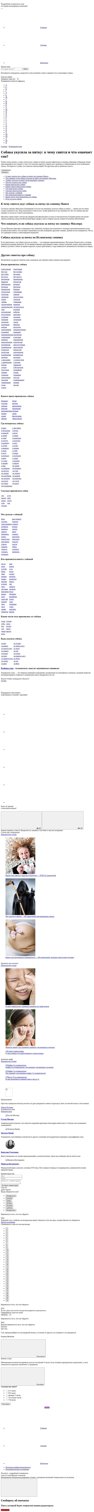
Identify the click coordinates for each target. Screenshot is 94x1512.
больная (16, 284)
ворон (11, 566)
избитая (16, 312)
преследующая (19, 345)
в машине (5, 448)
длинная (16, 299)
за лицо (16, 649)
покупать (15, 537)
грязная (16, 294)
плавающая (5, 337)
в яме (3, 466)
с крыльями (5, 360)
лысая (15, 322)
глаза (3, 621)
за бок (3, 643)
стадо (9, 501)
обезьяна (12, 594)
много (3, 498)
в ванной (4, 433)
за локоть (4, 651)
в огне (3, 453)
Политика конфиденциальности (18, 1467)
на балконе (16, 468)
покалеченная (6, 342)
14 (7, 1260)
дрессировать (6, 524)
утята (11, 607)
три (8, 503)
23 (7, 1281)
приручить (5, 539)
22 (7, 1279)
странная (4, 375)
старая (15, 372)
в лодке (4, 446)
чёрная (4, 419)
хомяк (3, 609)
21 (7, 1276)
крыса (11, 582)
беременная (17, 279)
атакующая (17, 269)
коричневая (16, 406)
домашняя (17, 302)
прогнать (15, 539)
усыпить (15, 549)
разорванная (6, 355)
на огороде (5, 478)
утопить (4, 552)
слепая (3, 367)
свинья (4, 602)
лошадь (12, 587)
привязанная (6, 347)
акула (3, 564)
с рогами (16, 362)
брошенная (5, 289)
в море (3, 451)
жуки (11, 571)
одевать (15, 534)
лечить (14, 529)
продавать (5, 542)
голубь (4, 569)
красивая (16, 315)
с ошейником (6, 362)
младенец (5, 592)
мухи (11, 592)
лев (10, 584)
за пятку (17, 659)
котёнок (12, 577)
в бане (3, 428)
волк (3, 566)
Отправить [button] (5, 1510)
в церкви (15, 461)
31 (7, 1300)
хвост (8, 629)
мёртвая (16, 325)
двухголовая (18, 297)
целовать (4, 554)
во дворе (15, 466)
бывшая (16, 289)
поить (3, 537)
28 (7, 1293)
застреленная (18, 307)
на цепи (15, 483)
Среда (8, 1200)
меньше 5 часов (14, 1395)
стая (2, 503)
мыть (14, 532)
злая (2, 310)
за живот (4, 646)
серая (14, 414)
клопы (11, 574)
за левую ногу (19, 646)
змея (3, 574)
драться (15, 522)
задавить (4, 527)
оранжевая (16, 409)
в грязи (15, 436)
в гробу (4, 436)
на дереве (5, 473)
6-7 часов (12, 1391)
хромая (16, 383)
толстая (16, 377)
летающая (17, 320)
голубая (4, 403)
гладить (4, 522)
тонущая (4, 380)
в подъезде (16, 456)
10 (7, 1250)
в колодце (16, 441)
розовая (15, 411)
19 (7, 1272)
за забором (5, 468)
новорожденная (19, 330)
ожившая (17, 332)
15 (7, 1262)
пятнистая (17, 350)
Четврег (9, 1203)
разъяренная (18, 355)
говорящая (17, 292)
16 (7, 1264)
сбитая (3, 365)
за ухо (16, 661)
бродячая (16, 287)
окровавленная (7, 335)
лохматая (4, 322)
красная (4, 409)
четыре (4, 506)
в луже (15, 446)
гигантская (5, 292)
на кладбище (6, 476)
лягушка (4, 589)
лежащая (4, 320)
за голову (17, 643)
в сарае (15, 458)
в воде (14, 433)
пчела (11, 599)
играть (14, 527)
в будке (15, 431)
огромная (5, 332)
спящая (4, 372)
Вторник (9, 1198)
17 (7, 1267)
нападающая (6, 330)
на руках (4, 481)
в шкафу (4, 463)
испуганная (5, 315)
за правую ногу (20, 656)
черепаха (4, 612)
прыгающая (18, 347)
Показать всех (6, 1111)
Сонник (4, 147)
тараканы (13, 604)
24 (7, 1284)
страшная (17, 375)
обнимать (5, 534)
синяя (3, 416)
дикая (3, 299)
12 (7, 1255)
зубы (3, 624)
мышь (3, 594)
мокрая (4, 327)
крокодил (13, 579)
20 (7, 1274)
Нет (4, 681)
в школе (15, 463)
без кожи (16, 274)
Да (2, 681)
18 (7, 1269)
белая (14, 401)
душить (15, 524)
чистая (16, 385)
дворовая (4, 297)
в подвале (5, 456)
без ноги (4, 277)
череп (3, 631)
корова (4, 577)
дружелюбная (6, 304)
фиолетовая (16, 416)
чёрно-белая (17, 419)
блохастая (17, 282)
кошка (3, 579)
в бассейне (16, 428)
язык (3, 634)
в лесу (14, 443)
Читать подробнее (8, 1222)
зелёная (4, 406)
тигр (3, 607)
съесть (14, 544)
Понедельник (11, 1196)
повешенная (18, 340)
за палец (4, 654)
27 (7, 1291)
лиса (3, 587)
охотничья (17, 335)
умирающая (5, 383)
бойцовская (5, 284)
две (2, 496)
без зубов (4, 274)
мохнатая (17, 327)
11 (7, 1252)
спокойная (17, 370)
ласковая (16, 317)
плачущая (17, 337)
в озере (15, 453)
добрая (4, 302)
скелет (8, 626)
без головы (17, 272)
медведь (12, 589)
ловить (4, 532)
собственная (18, 367)
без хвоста (17, 277)
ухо (2, 629)
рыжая (3, 414)
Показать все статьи (9, 834)
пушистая (5, 350)
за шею (4, 664)
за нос (16, 651)
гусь (10, 569)
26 (7, 1288)
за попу (4, 656)
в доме (3, 438)
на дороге (16, 473)
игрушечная (6, 312)
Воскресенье (10, 1210)
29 (7, 1296)
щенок (11, 612)
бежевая (4, 401)
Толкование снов (15, 147)
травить (4, 547)
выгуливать (16, 519)
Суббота (9, 1208)
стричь (4, 544)
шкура (8, 631)
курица (4, 584)
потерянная (5, 345)
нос (2, 626)
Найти (26, 69)
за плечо (17, 654)
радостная (5, 352)
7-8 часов (12, 1400)
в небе (14, 451)
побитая (4, 340)
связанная (17, 365)
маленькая (5, 325)
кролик (4, 582)
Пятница (9, 1205)
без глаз (4, 272)
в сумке (4, 461)
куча (9, 496)
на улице (4, 483)
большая (4, 287)
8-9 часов (12, 1393)
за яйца (16, 664)
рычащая (16, 357)
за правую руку (7, 659)
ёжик (3, 571)
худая (3, 385)
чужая (3, 388)
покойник (13, 597)
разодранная (18, 352)
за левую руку (6, 649)
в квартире (16, 438)
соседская (5, 370)
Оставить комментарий (10, 1185)
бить (3, 519)
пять (9, 498)
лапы (8, 624)
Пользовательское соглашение (17, 1469)
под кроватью (6, 486)
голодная (4, 294)
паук (3, 597)
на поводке (16, 478)
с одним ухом (18, 360)
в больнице (5, 431)
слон (11, 602)
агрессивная (6, 269)
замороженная (6, 307)
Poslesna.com (7, 668)
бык (10, 564)
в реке (3, 458)
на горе (15, 471)
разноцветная (6, 411)
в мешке (15, 448)
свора (3, 501)
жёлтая (15, 403)
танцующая (5, 377)
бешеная (4, 282)
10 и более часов (14, 1398)
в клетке (4, 441)
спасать (15, 542)
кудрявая (4, 317)
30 (7, 1298)
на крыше (16, 476)
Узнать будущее (7, 1107)
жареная (16, 304)
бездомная (5, 279)
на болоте (5, 471)
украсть (4, 549)
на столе (15, 481)
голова (8, 621)
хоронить (15, 552)
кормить (4, 529)
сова (3, 604)
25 (7, 1286)
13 (7, 1257)
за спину (4, 661)
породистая (17, 342)
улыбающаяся (18, 380)
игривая (16, 310)
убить (14, 547)
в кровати (5, 443)
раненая (4, 357)
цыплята (12, 609)
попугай (4, 599)
